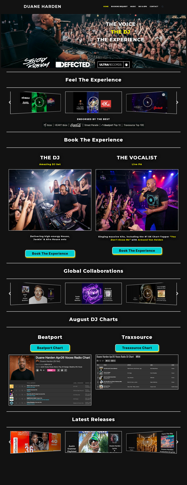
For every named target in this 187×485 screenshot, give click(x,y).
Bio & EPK (143, 6)
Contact (154, 6)
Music (133, 6)
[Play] (35, 102)
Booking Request (119, 6)
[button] (10, 102)
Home (105, 6)
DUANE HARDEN (42, 6)
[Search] (162, 6)
